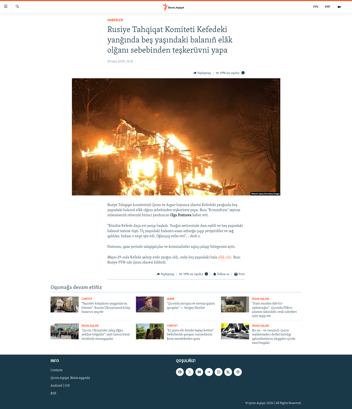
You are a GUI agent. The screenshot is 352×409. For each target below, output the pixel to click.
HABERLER (115, 20)
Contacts (57, 370)
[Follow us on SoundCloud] (209, 372)
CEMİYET (86, 299)
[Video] (339, 7)
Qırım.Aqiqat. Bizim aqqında (70, 378)
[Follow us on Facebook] (180, 372)
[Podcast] (238, 372)
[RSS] (228, 372)
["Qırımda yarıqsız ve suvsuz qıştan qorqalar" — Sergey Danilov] (150, 304)
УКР (327, 7)
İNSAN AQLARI (260, 299)
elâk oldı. (224, 257)
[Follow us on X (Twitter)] (189, 372)
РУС (316, 7)
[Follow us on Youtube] (199, 372)
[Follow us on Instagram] (218, 372)
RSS (53, 393)
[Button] (202, 73)
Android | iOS (60, 385)
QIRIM (170, 299)
